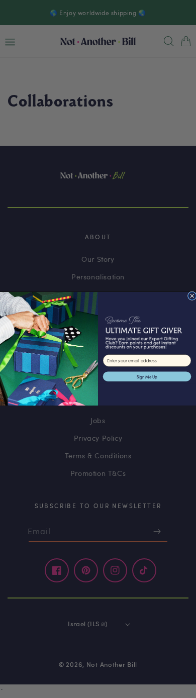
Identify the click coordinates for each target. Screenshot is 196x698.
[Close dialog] (192, 296)
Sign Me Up (147, 376)
